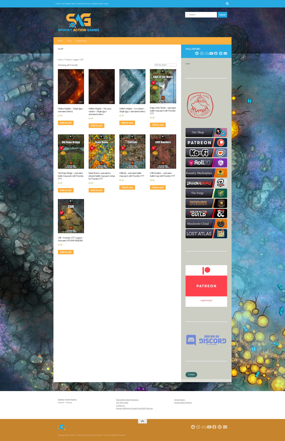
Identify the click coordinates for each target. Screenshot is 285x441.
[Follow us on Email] (225, 53)
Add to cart (66, 123)
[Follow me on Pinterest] (220, 53)
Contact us (120, 406)
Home (60, 41)
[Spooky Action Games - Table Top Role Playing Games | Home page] (78, 22)
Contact (191, 375)
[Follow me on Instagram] (201, 53)
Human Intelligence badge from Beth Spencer (134, 408)
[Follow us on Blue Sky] (206, 53)
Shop (69, 41)
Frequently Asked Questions (127, 400)
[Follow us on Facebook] (216, 53)
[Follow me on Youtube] (211, 53)
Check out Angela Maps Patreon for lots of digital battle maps (82, 4)
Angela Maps (81, 41)
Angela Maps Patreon (183, 403)
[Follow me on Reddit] (197, 53)
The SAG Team (122, 403)
